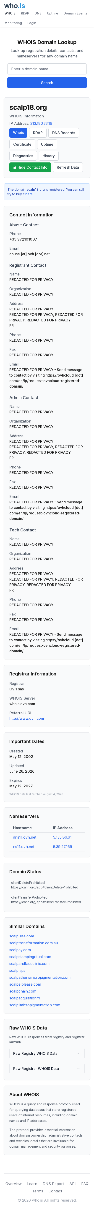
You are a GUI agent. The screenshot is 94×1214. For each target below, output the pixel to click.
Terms (37, 1191)
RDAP (25, 13)
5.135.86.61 (62, 837)
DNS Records (63, 132)
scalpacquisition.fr (24, 998)
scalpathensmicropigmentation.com (39, 977)
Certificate (22, 144)
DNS (38, 13)
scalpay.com (20, 949)
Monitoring (13, 23)
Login (31, 23)
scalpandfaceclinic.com (29, 963)
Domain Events (75, 13)
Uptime (52, 13)
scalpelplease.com (25, 984)
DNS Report (53, 1183)
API (72, 1183)
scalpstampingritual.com (30, 956)
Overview (13, 1183)
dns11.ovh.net (24, 837)
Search (47, 82)
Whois (18, 132)
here (29, 194)
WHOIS (10, 13)
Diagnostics (23, 155)
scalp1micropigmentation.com (34, 1005)
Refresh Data (68, 167)
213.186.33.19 (41, 123)
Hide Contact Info (32, 167)
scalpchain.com (22, 991)
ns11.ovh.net (23, 846)
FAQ (85, 1183)
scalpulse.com (21, 936)
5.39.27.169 (62, 846)
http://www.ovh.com (26, 718)
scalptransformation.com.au (33, 943)
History (49, 155)
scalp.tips (17, 970)
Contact (55, 1191)
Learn (32, 1183)
